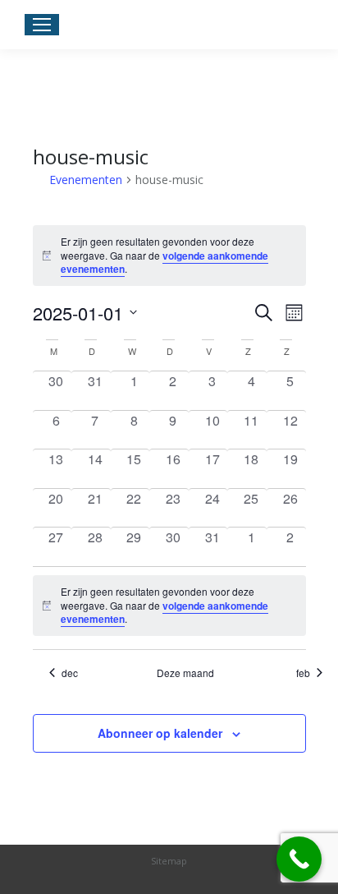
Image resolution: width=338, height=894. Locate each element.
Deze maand (185, 673)
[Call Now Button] (299, 859)
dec (70, 673)
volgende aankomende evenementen (164, 262)
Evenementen (85, 179)
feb (303, 673)
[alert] (169, 605)
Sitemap (169, 861)
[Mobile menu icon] (42, 24)
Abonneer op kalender (160, 733)
